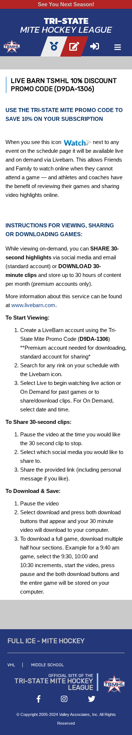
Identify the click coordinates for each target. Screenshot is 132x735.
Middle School (47, 665)
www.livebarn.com (33, 305)
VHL (11, 665)
